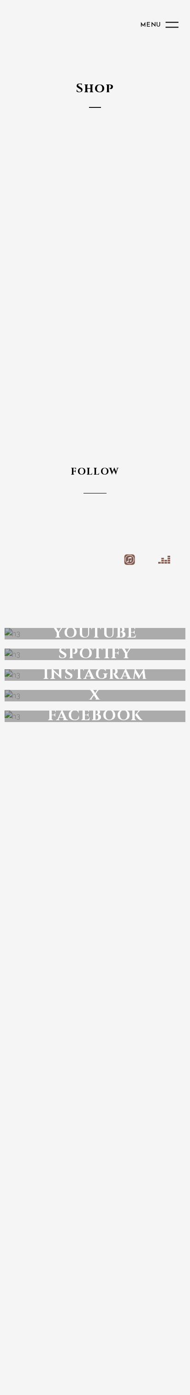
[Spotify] (25, 560)
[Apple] (95, 560)
